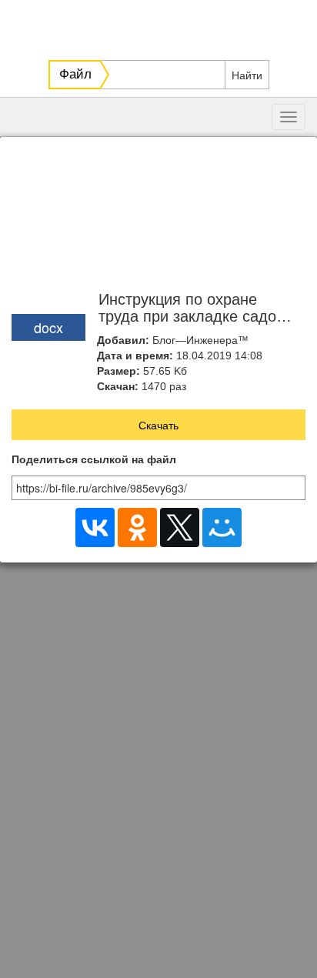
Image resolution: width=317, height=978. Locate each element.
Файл (75, 74)
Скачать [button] (158, 424)
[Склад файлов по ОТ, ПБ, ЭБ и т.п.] (160, 26)
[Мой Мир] (222, 527)
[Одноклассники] (137, 527)
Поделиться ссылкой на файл (94, 460)
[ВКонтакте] (95, 527)
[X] (179, 527)
